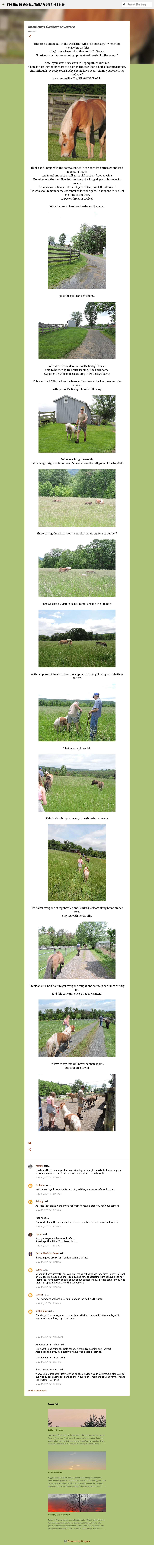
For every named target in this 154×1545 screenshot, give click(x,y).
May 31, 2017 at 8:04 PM (48, 1361)
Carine (38, 1269)
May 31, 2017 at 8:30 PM (48, 1384)
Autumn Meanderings (55, 1472)
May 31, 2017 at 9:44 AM (48, 1303)
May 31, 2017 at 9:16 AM (48, 1287)
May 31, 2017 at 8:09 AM (48, 1226)
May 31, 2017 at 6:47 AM (48, 1193)
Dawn (38, 1294)
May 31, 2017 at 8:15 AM (48, 1245)
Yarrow (39, 1165)
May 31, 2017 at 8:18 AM (48, 1262)
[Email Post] (29, 1141)
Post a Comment (37, 1390)
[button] (29, 36)
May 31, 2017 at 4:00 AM (48, 1177)
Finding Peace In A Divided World (59, 1515)
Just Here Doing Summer (56, 1430)
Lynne (38, 1234)
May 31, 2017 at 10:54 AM (49, 1336)
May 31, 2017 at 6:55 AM (48, 1210)
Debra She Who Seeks (47, 1253)
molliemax (41, 1311)
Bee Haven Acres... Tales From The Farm (36, 4)
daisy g (39, 1201)
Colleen (39, 1185)
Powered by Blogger (78, 1541)
